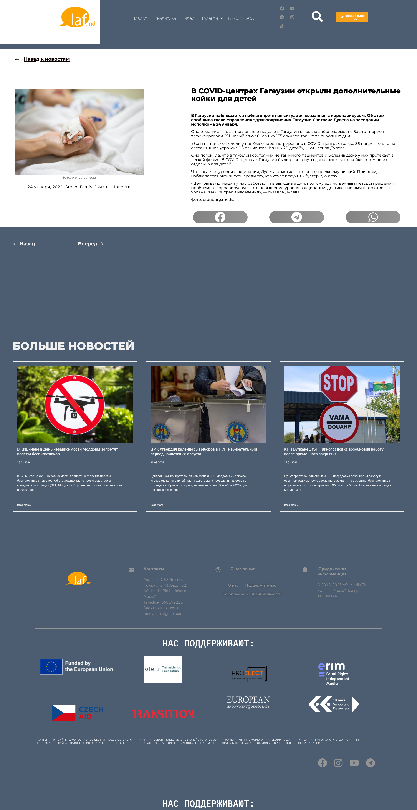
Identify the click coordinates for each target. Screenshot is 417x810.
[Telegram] (282, 17)
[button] (220, 217)
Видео (188, 18)
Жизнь (102, 186)
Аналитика (165, 18)
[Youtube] (292, 8)
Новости (140, 18)
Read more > (24, 504)
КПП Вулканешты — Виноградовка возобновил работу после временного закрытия (334, 451)
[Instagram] (292, 17)
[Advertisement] (58, 296)
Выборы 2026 (241, 18)
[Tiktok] (282, 26)
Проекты (209, 18)
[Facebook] (282, 8)
